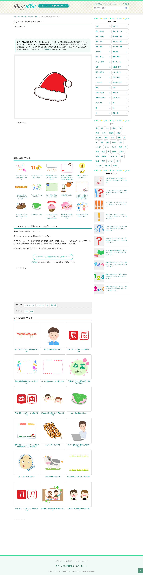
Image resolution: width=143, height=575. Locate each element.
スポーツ (98, 51)
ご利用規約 (98, 4)
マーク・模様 (100, 62)
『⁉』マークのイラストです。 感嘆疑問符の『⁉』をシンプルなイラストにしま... (116, 192)
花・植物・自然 (117, 36)
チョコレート (113, 156)
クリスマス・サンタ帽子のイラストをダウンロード (53, 257)
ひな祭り (98, 77)
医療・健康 (99, 46)
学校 (120, 128)
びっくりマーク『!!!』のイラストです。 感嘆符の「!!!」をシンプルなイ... (116, 204)
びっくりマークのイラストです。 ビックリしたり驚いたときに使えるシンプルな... (116, 216)
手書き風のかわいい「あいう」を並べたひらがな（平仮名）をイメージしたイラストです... (116, 288)
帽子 (31, 311)
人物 (97, 26)
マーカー (110, 161)
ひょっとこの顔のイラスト (27, 476)
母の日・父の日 (117, 82)
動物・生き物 (100, 36)
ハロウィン (116, 97)
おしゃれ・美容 (117, 41)
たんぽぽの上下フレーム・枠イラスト (78, 476)
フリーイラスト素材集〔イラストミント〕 (71, 566)
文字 (97, 67)
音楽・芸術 (99, 41)
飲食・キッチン (117, 31)
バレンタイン (117, 72)
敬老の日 (115, 92)
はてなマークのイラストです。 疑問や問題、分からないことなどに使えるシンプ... (116, 240)
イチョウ (99, 166)
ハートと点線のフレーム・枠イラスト (52, 381)
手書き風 (53, 305)
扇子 (121, 156)
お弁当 (114, 151)
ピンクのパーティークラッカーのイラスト (21, 177)
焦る (121, 142)
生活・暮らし (100, 57)
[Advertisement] (53, 33)
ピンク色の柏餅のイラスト (79, 413)
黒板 (120, 147)
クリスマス (40, 305)
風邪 (97, 133)
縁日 (97, 161)
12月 (26, 311)
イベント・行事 (29, 305)
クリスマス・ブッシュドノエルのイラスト (21, 216)
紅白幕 (104, 156)
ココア (115, 166)
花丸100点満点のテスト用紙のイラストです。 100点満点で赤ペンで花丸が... (116, 180)
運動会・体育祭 (100, 97)
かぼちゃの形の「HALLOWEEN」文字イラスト (21, 197)
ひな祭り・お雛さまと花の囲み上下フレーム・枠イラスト (82, 197)
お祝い (114, 128)
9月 (108, 128)
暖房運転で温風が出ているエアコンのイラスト (51, 177)
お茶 (103, 151)
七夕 (114, 87)
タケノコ (107, 166)
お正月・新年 (117, 67)
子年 (119, 137)
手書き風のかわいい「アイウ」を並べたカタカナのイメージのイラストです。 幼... (116, 264)
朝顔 (97, 151)
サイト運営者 (125, 4)
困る (107, 142)
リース (107, 147)
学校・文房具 (100, 31)
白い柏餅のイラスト (36, 214)
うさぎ (114, 147)
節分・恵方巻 (100, 72)
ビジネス (115, 26)
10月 (102, 128)
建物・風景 (116, 57)
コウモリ (99, 147)
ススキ (113, 137)
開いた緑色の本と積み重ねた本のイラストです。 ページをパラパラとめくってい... (116, 252)
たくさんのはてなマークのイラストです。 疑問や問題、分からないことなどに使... (116, 228)
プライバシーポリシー (111, 4)
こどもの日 (99, 82)
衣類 (97, 156)
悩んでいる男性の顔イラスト (53, 349)
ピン (117, 161)
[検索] (126, 8)
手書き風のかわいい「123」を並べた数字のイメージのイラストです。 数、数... (116, 276)
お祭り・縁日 (100, 92)
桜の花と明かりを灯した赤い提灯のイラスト (67, 216)
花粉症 (111, 133)
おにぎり (99, 137)
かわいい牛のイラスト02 (52, 476)
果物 (106, 137)
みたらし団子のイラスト (52, 445)
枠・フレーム (117, 62)
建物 (102, 142)
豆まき (118, 133)
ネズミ (114, 142)
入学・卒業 (116, 77)
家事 (103, 161)
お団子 (122, 151)
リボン (104, 133)
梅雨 (97, 87)
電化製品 (115, 51)
